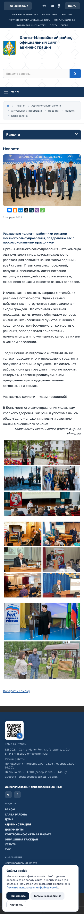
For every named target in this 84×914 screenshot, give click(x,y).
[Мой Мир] (20, 210)
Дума (9, 819)
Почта (53, 25)
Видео (64, 25)
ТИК (8, 849)
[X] (26, 210)
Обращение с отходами (24, 14)
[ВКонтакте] (52, 6)
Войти (72, 5)
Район (10, 809)
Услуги (10, 844)
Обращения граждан (21, 839)
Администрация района (46, 105)
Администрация (18, 824)
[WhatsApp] (42, 210)
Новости (53, 110)
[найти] (75, 73)
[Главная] (8, 105)
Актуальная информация (26, 110)
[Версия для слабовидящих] (44, 6)
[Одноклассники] (59, 6)
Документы (14, 829)
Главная (20, 105)
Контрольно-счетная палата (28, 834)
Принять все (18, 895)
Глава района (19, 115)
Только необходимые (47, 895)
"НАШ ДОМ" (67, 14)
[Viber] (37, 210)
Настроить (16, 904)
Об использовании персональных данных (33, 786)
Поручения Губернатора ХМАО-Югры (29, 20)
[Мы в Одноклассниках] (17, 794)
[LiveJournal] (31, 210)
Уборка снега (49, 14)
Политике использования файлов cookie (32, 887)
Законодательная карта (21, 862)
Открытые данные (64, 20)
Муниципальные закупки (31, 25)
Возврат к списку (16, 691)
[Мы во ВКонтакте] (8, 794)
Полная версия (17, 5)
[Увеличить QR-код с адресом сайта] (14, 730)
